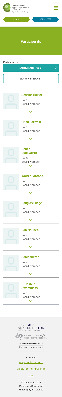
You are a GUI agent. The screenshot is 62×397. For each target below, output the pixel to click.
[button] (31, 68)
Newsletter (45, 19)
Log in (17, 19)
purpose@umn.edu (31, 362)
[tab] (31, 101)
